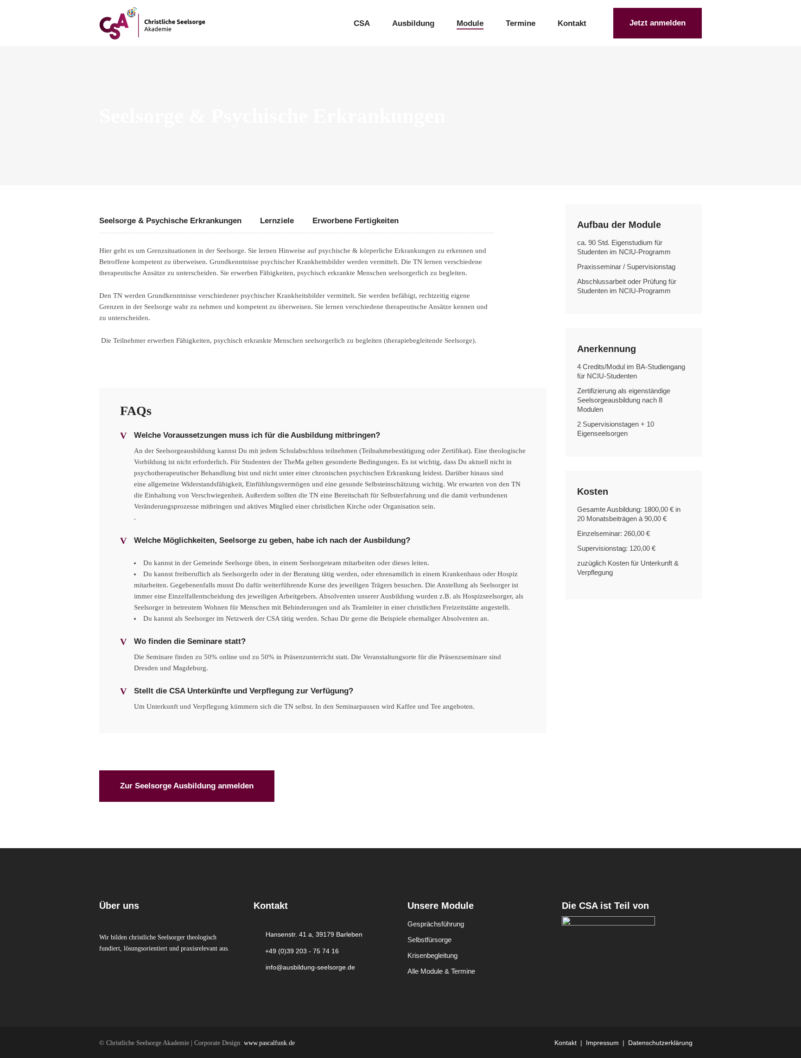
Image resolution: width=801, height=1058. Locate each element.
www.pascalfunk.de (269, 1042)
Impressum (602, 1042)
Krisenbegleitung (432, 955)
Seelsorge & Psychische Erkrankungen (170, 220)
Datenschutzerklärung (660, 1042)
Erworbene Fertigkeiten (355, 220)
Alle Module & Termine (441, 971)
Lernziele (277, 220)
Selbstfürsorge (429, 940)
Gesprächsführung (435, 924)
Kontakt (565, 1042)
